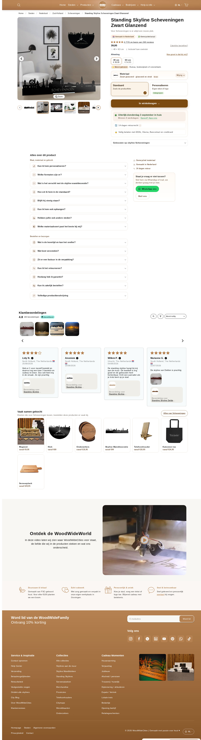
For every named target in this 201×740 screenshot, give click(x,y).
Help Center (16, 666)
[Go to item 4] (72, 329)
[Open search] (153, 316)
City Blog (15, 697)
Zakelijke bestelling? (179, 46)
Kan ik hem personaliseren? (52, 166)
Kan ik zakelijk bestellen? (50, 285)
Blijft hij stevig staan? (49, 200)
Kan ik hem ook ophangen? (51, 209)
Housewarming (108, 661)
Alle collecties (62, 661)
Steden (72, 5)
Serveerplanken (63, 682)
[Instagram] (130, 638)
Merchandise (62, 687)
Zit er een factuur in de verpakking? (56, 259)
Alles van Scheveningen (174, 413)
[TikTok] (189, 638)
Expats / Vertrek (109, 692)
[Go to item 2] (42, 329)
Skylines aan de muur (66, 666)
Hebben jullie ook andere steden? (55, 218)
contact (160, 594)
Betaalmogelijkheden (20, 676)
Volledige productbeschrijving (53, 295)
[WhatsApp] (181, 638)
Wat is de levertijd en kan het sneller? (57, 242)
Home (63, 5)
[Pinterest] (172, 638)
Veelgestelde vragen (20, 687)
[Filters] (160, 316)
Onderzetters (62, 713)
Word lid (187, 619)
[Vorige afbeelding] (21, 58)
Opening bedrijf (109, 708)
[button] (117, 42)
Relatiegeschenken (110, 713)
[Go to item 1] (27, 329)
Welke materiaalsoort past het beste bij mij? (60, 226)
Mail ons (142, 196)
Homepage (16, 728)
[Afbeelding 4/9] (84, 107)
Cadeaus (117, 5)
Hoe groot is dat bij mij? (177, 54)
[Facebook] (139, 638)
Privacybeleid (17, 733)
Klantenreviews (18, 708)
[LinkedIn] (155, 638)
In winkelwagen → (149, 103)
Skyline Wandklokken (66, 671)
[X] (147, 638)
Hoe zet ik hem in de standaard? (54, 192)
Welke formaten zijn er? (50, 175)
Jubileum (106, 671)
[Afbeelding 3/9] (70, 107)
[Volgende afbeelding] (96, 58)
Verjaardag (107, 666)
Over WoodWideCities (21, 703)
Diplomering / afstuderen (113, 687)
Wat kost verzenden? (48, 251)
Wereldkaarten (63, 708)
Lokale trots (107, 697)
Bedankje (106, 703)
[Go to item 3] (57, 329)
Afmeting (149, 54)
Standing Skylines (64, 676)
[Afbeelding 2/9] (43, 107)
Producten (86, 5)
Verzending (16, 671)
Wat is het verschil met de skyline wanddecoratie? (63, 183)
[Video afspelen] (56, 107)
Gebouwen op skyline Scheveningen (131, 143)
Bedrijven (131, 5)
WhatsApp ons (149, 189)
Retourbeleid (17, 682)
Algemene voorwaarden (44, 728)
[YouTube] (164, 638)
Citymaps (60, 703)
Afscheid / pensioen (111, 676)
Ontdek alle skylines (20, 692)
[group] (58, 58)
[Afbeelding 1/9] (29, 107)
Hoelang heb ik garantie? (50, 277)
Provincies (61, 692)
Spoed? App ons (149, 118)
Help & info (147, 5)
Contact (29, 733)
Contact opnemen (19, 661)
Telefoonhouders (64, 697)
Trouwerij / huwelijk (110, 682)
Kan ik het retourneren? (50, 268)
